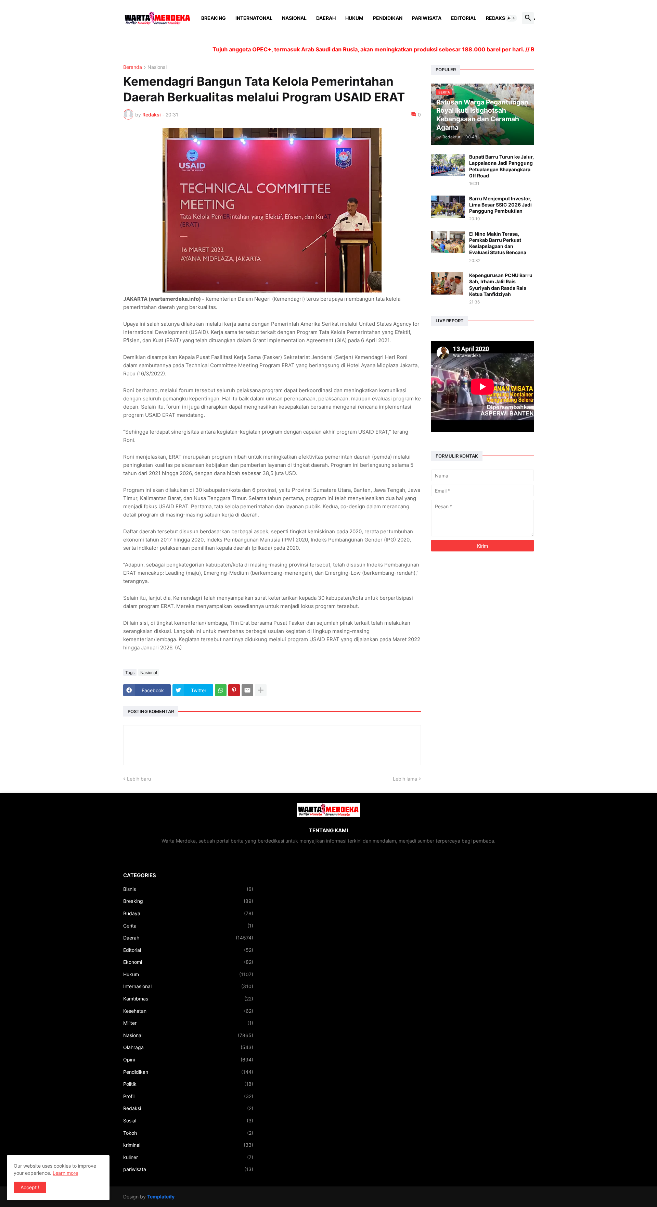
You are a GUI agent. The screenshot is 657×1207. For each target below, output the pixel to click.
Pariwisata (426, 18)
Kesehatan (188, 1011)
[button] (511, 18)
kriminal (188, 1145)
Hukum (354, 18)
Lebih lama (405, 779)
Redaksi (496, 18)
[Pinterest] (234, 690)
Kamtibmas (188, 998)
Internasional (188, 986)
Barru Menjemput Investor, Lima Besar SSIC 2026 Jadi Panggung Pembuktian (500, 205)
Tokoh (188, 1133)
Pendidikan (387, 18)
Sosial (188, 1120)
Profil (188, 1096)
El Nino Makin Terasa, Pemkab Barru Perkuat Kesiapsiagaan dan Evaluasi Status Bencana (497, 243)
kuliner (188, 1157)
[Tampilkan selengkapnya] (261, 690)
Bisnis (188, 889)
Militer (188, 1023)
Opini (188, 1059)
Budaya (188, 913)
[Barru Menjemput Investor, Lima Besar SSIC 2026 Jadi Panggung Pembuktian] (448, 207)
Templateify (161, 1196)
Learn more (65, 1173)
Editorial (463, 18)
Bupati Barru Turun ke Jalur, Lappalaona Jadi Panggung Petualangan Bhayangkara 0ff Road (501, 166)
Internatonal (253, 18)
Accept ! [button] (30, 1187)
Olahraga (188, 1047)
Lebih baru (139, 779)
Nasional (294, 18)
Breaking (213, 18)
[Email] (247, 690)
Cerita (188, 926)
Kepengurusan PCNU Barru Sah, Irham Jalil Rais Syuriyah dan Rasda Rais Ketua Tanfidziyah (500, 284)
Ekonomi (188, 962)
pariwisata (188, 1169)
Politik (188, 1084)
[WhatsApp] (221, 690)
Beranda (132, 67)
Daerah (326, 18)
